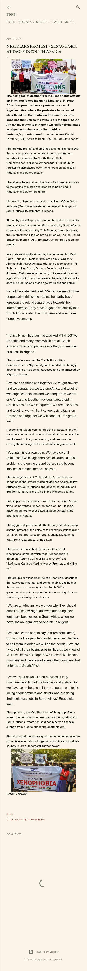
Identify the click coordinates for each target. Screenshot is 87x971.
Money (42, 22)
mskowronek (54, 959)
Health (56, 22)
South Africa (22, 819)
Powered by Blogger (47, 951)
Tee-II (11, 14)
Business (26, 22)
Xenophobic (38, 819)
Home (11, 22)
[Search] (78, 6)
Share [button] (9, 813)
